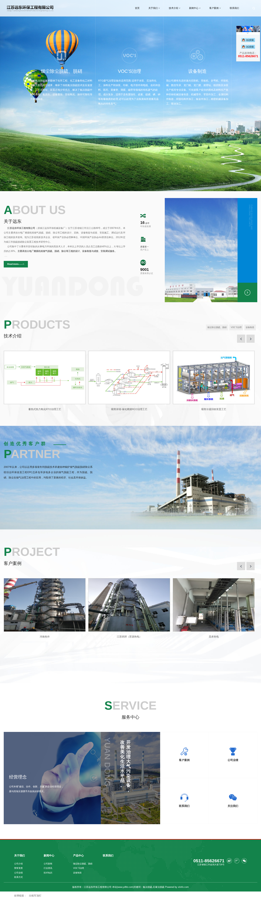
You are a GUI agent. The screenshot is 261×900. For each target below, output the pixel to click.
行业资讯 (48, 868)
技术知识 (48, 872)
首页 (137, 8)
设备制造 (197, 87)
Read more (12, 264)
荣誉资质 (18, 868)
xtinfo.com (183, 887)
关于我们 (153, 8)
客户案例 (214, 8)
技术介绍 (174, 8)
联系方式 (18, 877)
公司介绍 (18, 863)
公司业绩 (18, 872)
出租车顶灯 (35, 895)
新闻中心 (194, 8)
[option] (45, 381)
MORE (61, 129)
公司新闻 (48, 863)
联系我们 (234, 8)
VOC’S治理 (129, 87)
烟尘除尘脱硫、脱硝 (61, 84)
